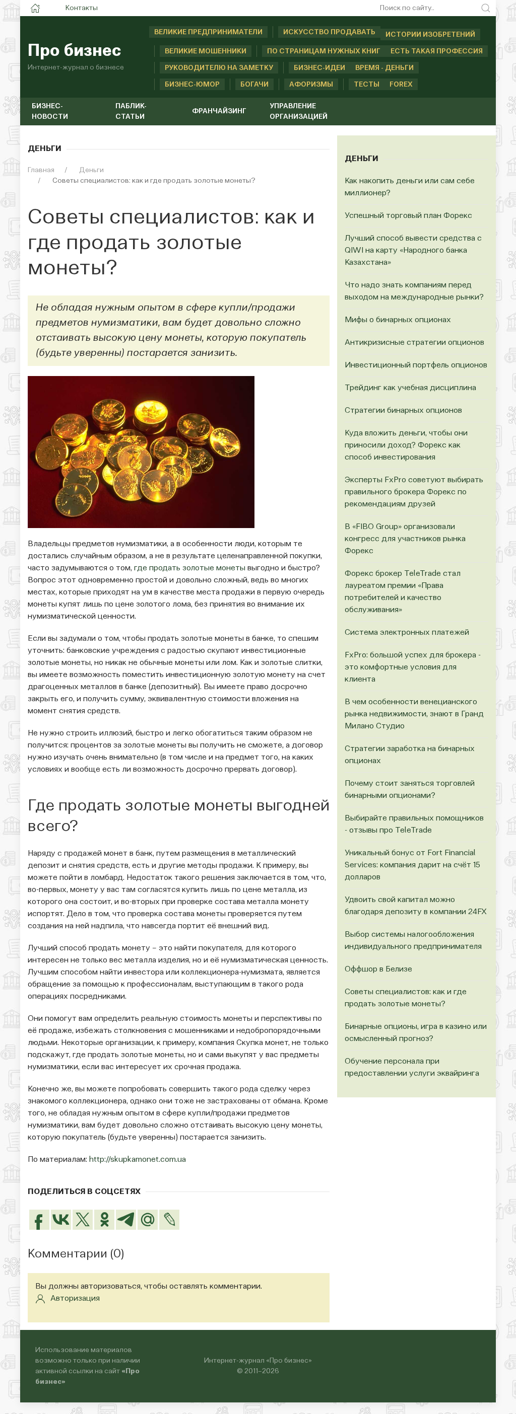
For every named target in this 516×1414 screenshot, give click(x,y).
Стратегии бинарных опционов (403, 411)
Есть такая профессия (437, 51)
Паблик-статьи (131, 111)
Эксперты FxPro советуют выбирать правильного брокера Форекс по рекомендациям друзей (414, 492)
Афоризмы (311, 84)
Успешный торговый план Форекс (408, 216)
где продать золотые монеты (189, 568)
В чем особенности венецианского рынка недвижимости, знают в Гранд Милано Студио (414, 714)
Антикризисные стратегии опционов (414, 343)
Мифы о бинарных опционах (398, 320)
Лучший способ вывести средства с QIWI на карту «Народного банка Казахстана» (413, 251)
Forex (401, 84)
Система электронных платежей (407, 633)
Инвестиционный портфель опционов (416, 365)
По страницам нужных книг (323, 51)
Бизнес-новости (50, 111)
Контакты (82, 8)
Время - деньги (384, 67)
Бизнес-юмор (192, 84)
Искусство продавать (329, 32)
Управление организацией (299, 111)
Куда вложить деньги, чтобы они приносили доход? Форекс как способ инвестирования (406, 445)
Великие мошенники (205, 51)
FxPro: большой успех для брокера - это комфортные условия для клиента (413, 667)
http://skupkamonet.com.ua (137, 1160)
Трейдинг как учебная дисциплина (410, 388)
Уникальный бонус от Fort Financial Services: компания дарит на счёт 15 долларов (412, 865)
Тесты (366, 84)
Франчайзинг (219, 111)
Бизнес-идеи (319, 67)
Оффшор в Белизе (378, 969)
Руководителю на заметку (219, 67)
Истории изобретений (430, 34)
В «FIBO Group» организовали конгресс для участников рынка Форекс (405, 539)
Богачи (254, 84)
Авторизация (75, 1299)
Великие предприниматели (208, 32)
